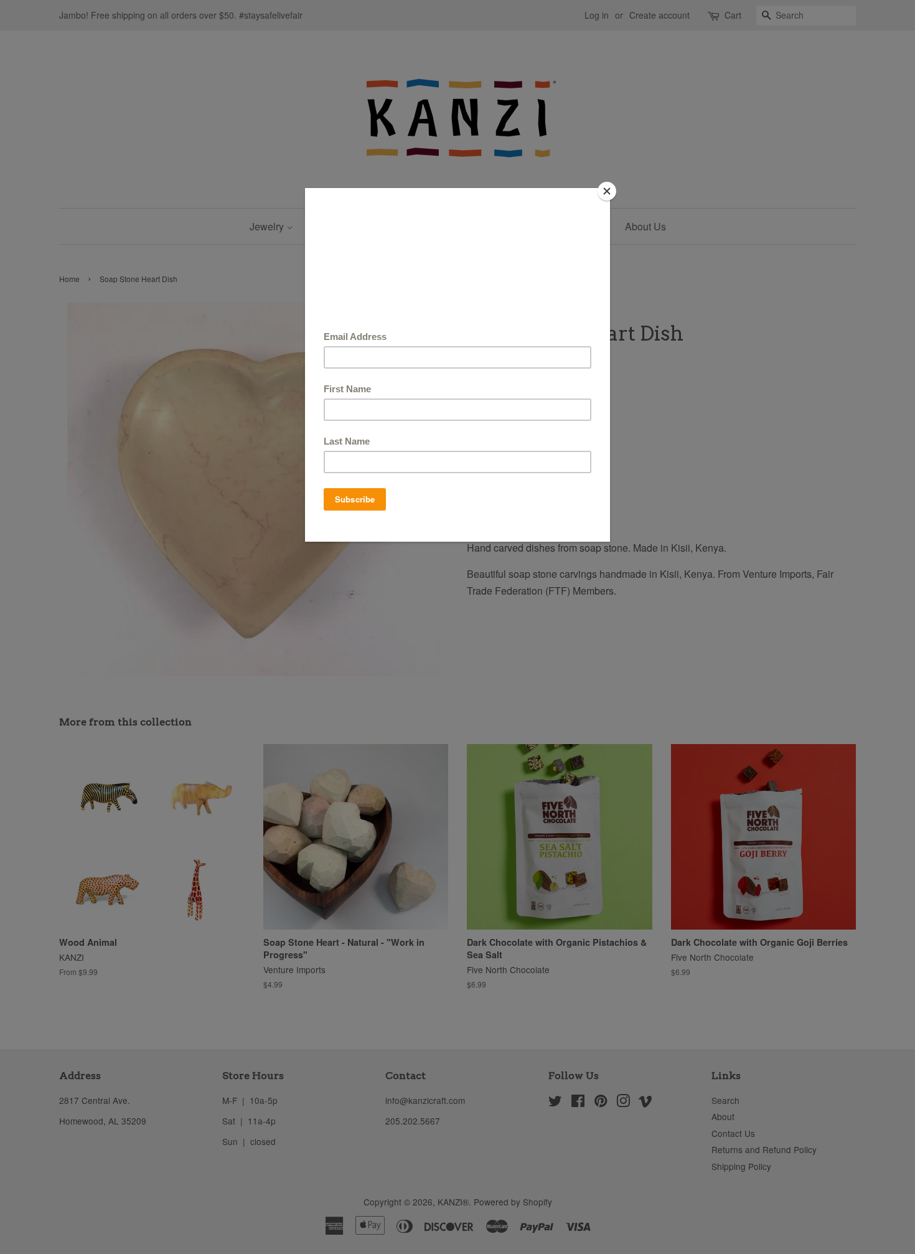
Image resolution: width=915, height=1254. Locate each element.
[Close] (607, 191)
